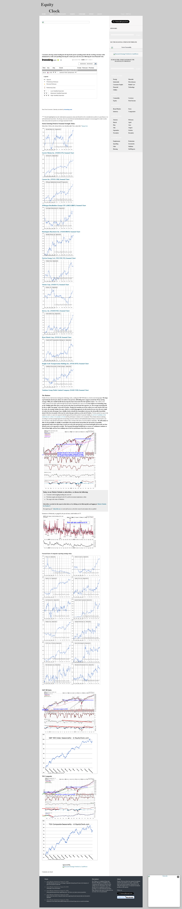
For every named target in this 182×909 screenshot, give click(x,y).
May (114, 125)
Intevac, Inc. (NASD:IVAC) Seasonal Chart (56, 311)
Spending (115, 144)
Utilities (115, 90)
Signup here (85, 126)
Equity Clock (54, 5)
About (52, 14)
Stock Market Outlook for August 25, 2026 (58, 899)
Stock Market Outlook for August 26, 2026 (58, 894)
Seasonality (62, 14)
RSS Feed (128, 14)
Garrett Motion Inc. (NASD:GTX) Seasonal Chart (58, 153)
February (130, 120)
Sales (114, 146)
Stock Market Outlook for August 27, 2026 (58, 890)
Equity (115, 100)
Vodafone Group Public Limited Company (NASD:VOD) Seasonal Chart (65, 390)
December (131, 133)
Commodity (116, 98)
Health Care (131, 84)
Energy (115, 79)
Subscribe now (57, 509)
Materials (130, 79)
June (129, 125)
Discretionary (132, 82)
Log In (99, 14)
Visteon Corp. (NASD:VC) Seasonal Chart (55, 284)
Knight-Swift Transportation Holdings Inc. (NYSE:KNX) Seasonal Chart (65, 363)
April (129, 122)
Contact (122, 14)
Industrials (116, 82)
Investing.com (68, 109)
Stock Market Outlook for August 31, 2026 (58, 881)
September (116, 130)
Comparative (131, 111)
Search (138, 35)
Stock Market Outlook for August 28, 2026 (58, 887)
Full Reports (131, 149)
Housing (115, 149)
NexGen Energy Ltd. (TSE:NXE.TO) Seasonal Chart (59, 258)
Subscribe (82, 14)
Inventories (131, 144)
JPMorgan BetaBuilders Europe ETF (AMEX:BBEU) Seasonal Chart (64, 205)
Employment (116, 141)
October (130, 130)
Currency (131, 98)
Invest (91, 14)
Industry (115, 111)
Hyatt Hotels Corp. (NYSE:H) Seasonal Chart (56, 337)
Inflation (130, 146)
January (115, 120)
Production (131, 141)
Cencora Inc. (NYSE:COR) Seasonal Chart (55, 179)
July (114, 127)
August (130, 127)
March (115, 122)
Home (44, 14)
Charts (72, 14)
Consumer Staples (118, 84)
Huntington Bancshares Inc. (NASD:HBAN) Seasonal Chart (61, 232)
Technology (131, 87)
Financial (115, 87)
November (116, 133)
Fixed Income (132, 100)
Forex (129, 109)
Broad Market (117, 109)
